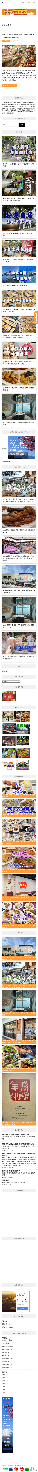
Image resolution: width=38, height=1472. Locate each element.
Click (36, 317)
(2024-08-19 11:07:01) (18, 1138)
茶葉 (3, 1361)
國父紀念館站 (5, 1346)
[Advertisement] (19, 1214)
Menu (5, 2)
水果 (3, 1352)
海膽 (3, 1355)
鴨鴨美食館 (15, 40)
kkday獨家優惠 (6, 461)
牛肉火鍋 (4, 1358)
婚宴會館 (4, 1349)
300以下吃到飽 (6, 40)
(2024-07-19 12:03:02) (13, 1182)
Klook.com (4, 448)
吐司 (3, 1343)
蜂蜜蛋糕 (4, 1364)
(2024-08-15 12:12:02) (18, 1147)
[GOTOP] (32, 1469)
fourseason (4, 1340)
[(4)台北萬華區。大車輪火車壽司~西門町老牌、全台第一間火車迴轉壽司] (19, 56)
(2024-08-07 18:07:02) (19, 1161)
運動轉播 (4, 1368)
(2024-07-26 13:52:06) (18, 1174)
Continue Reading (9, 85)
